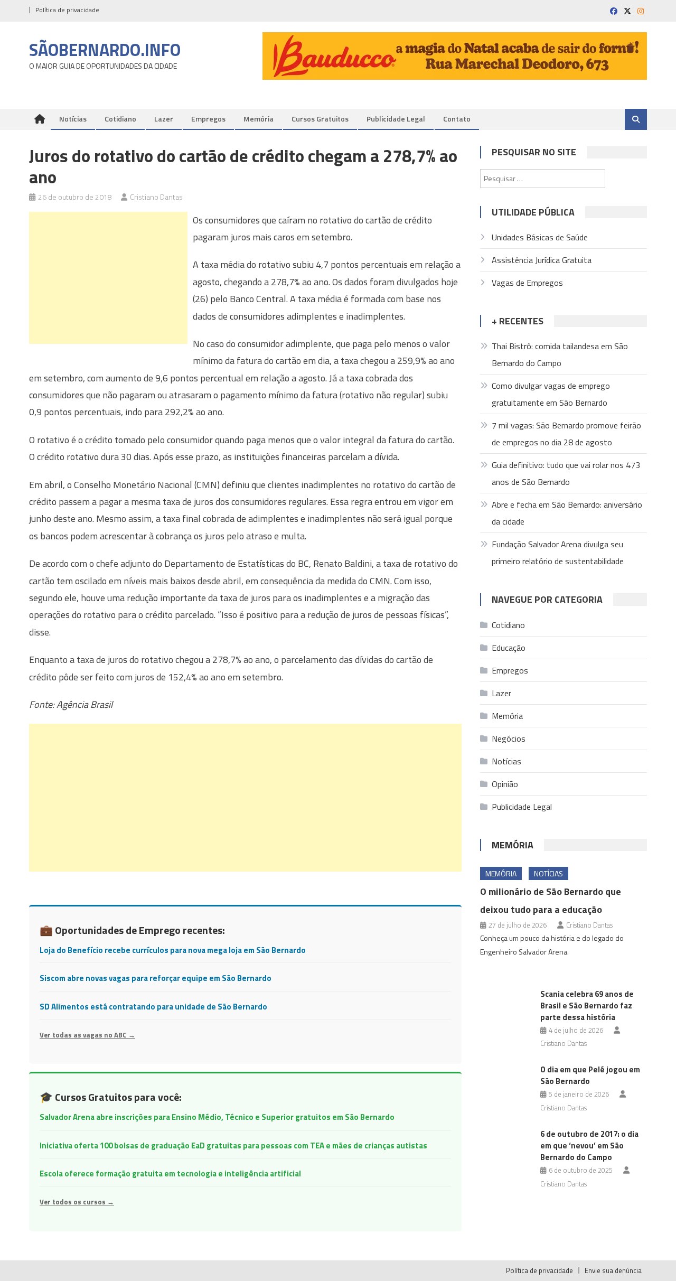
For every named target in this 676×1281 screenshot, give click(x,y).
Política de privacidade (67, 10)
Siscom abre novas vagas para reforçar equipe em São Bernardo (155, 978)
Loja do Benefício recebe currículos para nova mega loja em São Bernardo (173, 950)
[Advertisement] (108, 278)
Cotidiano (120, 118)
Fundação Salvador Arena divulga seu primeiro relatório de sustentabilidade (558, 552)
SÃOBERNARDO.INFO (105, 49)
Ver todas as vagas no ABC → (87, 1035)
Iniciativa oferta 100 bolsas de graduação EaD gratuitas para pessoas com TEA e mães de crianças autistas (233, 1145)
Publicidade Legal (396, 118)
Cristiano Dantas (156, 196)
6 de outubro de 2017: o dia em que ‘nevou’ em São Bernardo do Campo (589, 1145)
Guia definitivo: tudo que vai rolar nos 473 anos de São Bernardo (566, 473)
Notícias (73, 118)
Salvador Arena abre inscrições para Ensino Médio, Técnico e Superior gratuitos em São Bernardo (217, 1117)
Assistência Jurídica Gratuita (542, 260)
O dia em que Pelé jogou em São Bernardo (590, 1075)
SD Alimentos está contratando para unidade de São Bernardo (153, 1007)
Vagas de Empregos (527, 282)
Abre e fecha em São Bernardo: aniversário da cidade (567, 513)
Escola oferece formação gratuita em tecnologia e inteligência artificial (170, 1173)
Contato (457, 118)
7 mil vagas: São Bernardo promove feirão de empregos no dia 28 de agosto (566, 433)
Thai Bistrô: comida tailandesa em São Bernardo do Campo (560, 354)
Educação (508, 647)
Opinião (505, 784)
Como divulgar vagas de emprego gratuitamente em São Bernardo (551, 394)
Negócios (508, 738)
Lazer (163, 118)
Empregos (208, 118)
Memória (258, 118)
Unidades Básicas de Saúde (540, 237)
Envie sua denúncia (613, 1270)
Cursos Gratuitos (320, 118)
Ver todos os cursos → (77, 1201)
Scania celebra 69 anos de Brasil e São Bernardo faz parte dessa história (587, 1005)
